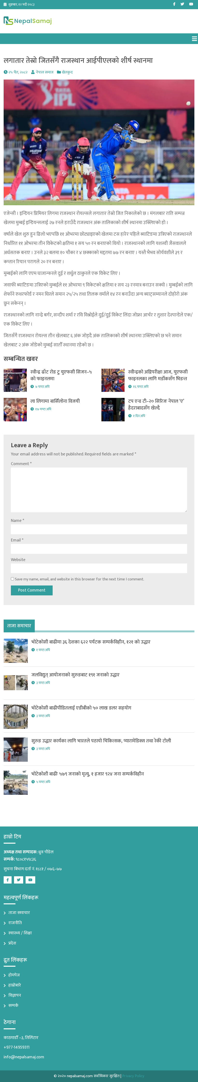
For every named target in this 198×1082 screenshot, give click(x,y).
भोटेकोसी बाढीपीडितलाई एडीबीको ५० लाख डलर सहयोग (81, 708)
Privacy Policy (133, 1076)
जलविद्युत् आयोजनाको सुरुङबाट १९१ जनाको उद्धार (75, 675)
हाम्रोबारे (14, 985)
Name (17, 520)
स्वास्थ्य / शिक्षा (20, 933)
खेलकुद (67, 72)
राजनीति (15, 923)
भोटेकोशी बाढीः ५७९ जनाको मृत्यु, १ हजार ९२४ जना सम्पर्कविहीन (87, 774)
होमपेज (14, 975)
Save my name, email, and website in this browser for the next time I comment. (79, 579)
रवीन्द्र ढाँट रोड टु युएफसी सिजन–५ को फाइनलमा (61, 375)
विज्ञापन (14, 995)
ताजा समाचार (19, 912)
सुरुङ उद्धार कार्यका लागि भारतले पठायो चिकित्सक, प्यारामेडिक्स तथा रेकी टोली (101, 741)
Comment (21, 464)
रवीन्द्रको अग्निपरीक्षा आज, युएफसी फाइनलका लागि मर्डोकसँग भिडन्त (158, 375)
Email (17, 540)
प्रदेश (12, 943)
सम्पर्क (13, 1005)
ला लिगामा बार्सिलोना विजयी (55, 401)
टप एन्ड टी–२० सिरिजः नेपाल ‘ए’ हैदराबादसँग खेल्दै (156, 404)
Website (18, 559)
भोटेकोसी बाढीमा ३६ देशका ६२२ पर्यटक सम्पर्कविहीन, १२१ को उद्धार (90, 642)
